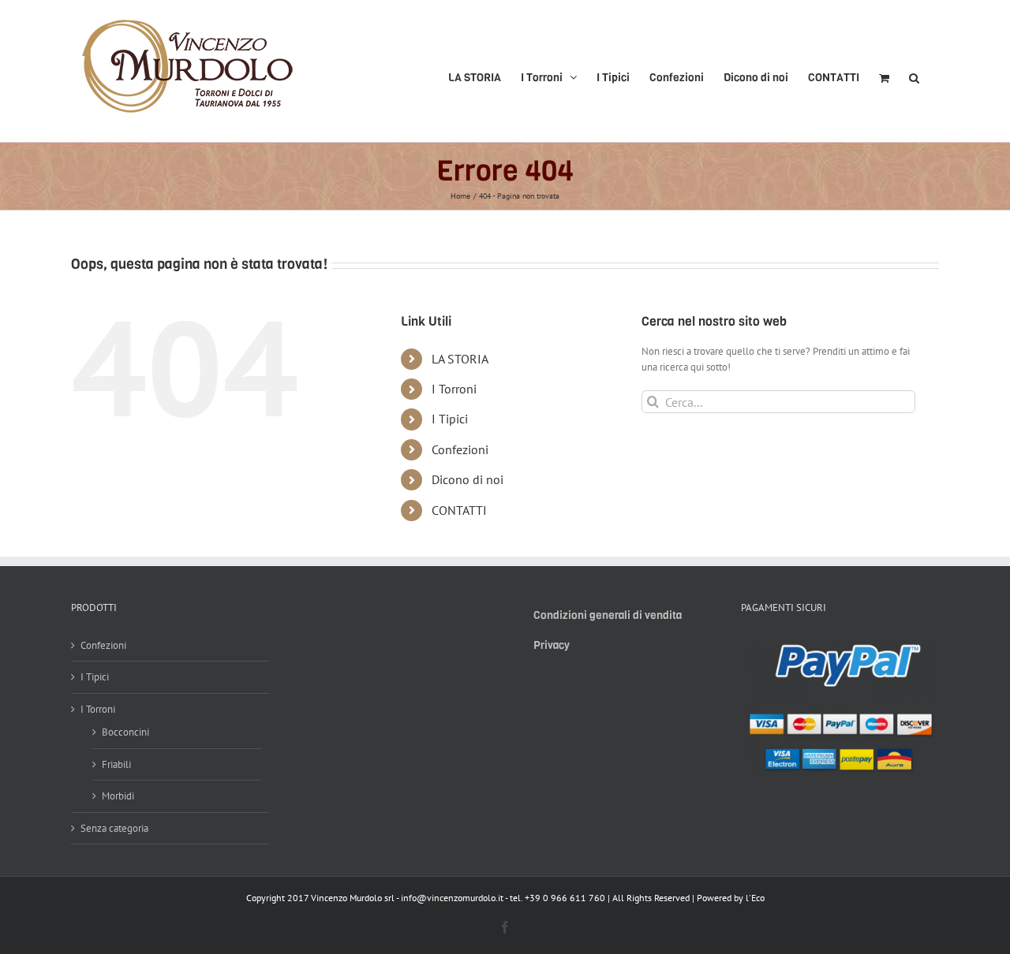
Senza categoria (114, 828)
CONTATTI (459, 510)
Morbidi (118, 796)
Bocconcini (125, 732)
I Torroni (454, 389)
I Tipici (450, 419)
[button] (914, 71)
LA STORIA (460, 359)
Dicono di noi (467, 479)
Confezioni (460, 449)
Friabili (116, 764)
